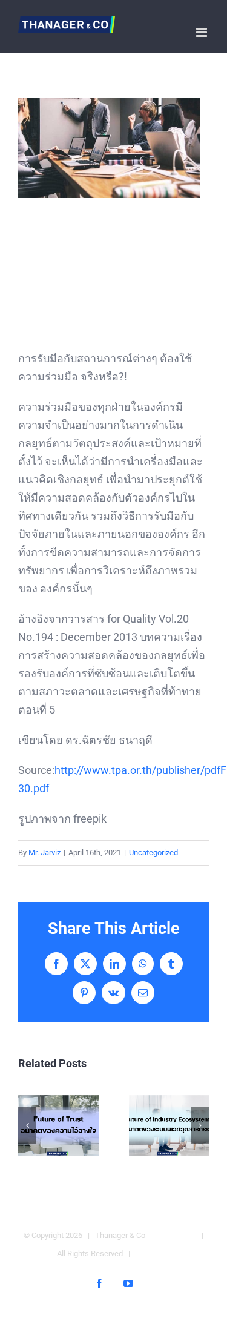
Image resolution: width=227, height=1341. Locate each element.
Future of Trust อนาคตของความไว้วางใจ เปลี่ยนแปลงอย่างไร (58, 1125)
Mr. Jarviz (44, 852)
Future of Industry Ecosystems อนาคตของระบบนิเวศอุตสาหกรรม (168, 1125)
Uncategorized (153, 852)
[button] (27, 1125)
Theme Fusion (171, 1235)
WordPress (156, 1253)
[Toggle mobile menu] (202, 32)
